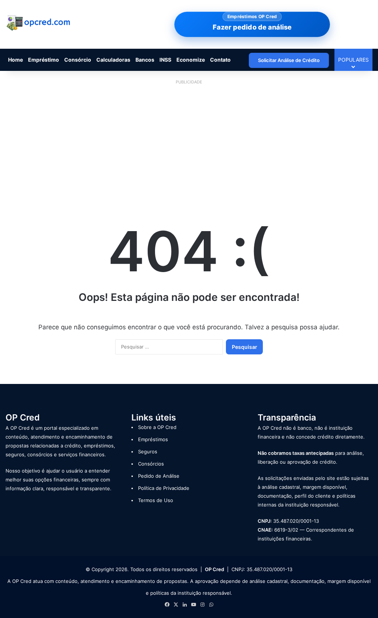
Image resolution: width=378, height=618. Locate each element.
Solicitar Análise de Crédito (289, 60)
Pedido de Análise (158, 476)
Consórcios (151, 464)
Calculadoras (113, 59)
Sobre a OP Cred (157, 427)
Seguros (147, 451)
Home (15, 59)
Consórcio (77, 59)
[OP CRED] (39, 23)
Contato (220, 59)
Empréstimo (43, 59)
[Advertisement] (189, 138)
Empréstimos (153, 439)
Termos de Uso (155, 500)
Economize (190, 59)
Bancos (144, 59)
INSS (165, 59)
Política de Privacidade (163, 488)
